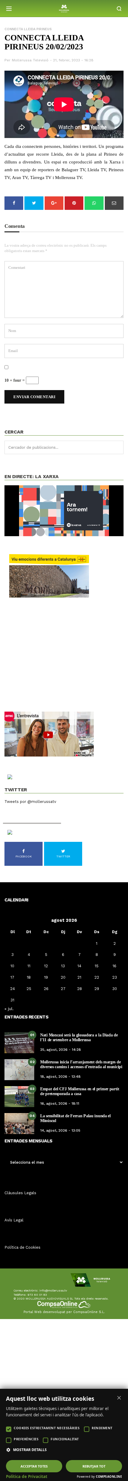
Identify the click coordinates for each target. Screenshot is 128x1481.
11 (28, 966)
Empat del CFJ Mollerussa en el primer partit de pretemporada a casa (79, 1091)
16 (114, 966)
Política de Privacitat (26, 1476)
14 (79, 966)
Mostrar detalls (30, 1449)
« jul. (9, 1008)
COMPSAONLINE (109, 1476)
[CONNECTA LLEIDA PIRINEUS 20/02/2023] (64, 104)
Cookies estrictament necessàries (46, 1428)
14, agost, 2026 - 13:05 (60, 1130)
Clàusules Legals (20, 1193)
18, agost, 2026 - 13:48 (60, 1076)
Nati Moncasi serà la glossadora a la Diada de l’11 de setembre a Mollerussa (79, 1037)
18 (29, 977)
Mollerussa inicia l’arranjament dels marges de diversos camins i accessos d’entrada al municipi (81, 1064)
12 (46, 966)
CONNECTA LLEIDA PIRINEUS (28, 29)
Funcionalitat (65, 1439)
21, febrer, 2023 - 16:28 (73, 60)
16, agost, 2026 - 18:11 (59, 1103)
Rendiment (102, 1428)
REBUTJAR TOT (93, 1466)
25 (28, 988)
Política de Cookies (22, 1247)
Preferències (26, 1439)
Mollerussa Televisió (30, 60)
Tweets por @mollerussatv (30, 801)
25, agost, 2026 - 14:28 (60, 1050)
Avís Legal (14, 1220)
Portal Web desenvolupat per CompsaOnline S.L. (64, 1312)
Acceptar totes (34, 1466)
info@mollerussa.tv (53, 1290)
